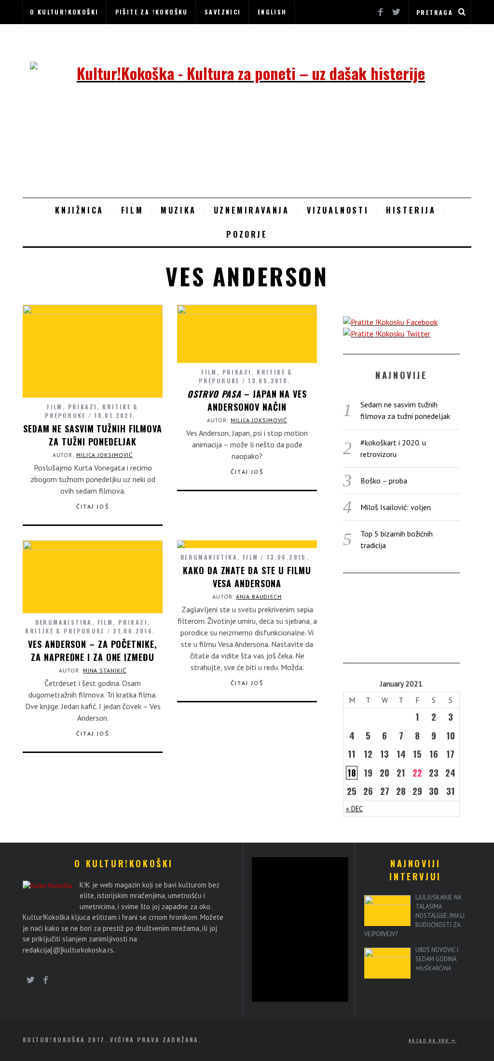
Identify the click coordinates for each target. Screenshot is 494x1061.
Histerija (411, 210)
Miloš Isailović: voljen (395, 507)
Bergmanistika (63, 622)
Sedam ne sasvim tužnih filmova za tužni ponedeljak (92, 435)
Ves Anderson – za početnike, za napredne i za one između (92, 650)
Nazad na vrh (430, 1040)
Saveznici (223, 12)
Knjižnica (79, 210)
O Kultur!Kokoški (64, 12)
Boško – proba (383, 480)
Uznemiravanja (251, 210)
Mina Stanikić (104, 670)
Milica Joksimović (104, 454)
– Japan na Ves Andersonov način (246, 400)
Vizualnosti (338, 210)
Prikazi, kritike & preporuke (87, 626)
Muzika (178, 210)
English (272, 12)
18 (351, 772)
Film (132, 210)
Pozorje (246, 234)
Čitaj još (93, 507)
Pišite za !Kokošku (151, 12)
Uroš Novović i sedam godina (436, 959)
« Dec (354, 808)
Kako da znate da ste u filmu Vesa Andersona (247, 577)
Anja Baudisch (259, 596)
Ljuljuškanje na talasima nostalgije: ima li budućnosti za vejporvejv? (414, 915)
